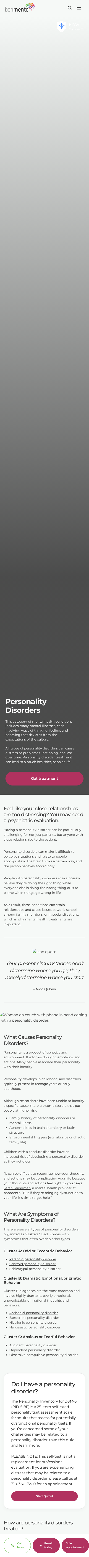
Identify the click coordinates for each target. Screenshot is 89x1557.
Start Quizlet (44, 1496)
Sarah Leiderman (17, 1188)
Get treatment (44, 778)
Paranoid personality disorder (32, 1259)
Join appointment (75, 1545)
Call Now (20, 1545)
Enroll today (48, 1545)
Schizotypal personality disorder (35, 1269)
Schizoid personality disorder (32, 1264)
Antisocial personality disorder (33, 1313)
